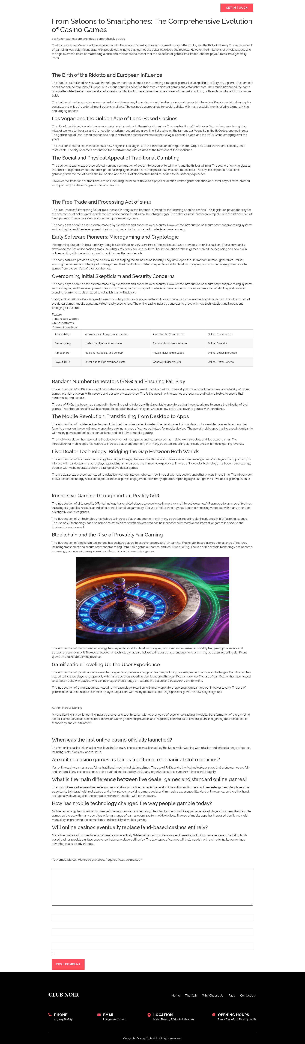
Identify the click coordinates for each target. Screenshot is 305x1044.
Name (57, 911)
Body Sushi (148, 7)
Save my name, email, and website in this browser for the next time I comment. (121, 954)
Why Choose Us (176, 7)
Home (107, 7)
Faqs (198, 7)
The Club (125, 7)
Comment (60, 866)
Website (59, 940)
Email (57, 926)
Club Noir (67, 7)
